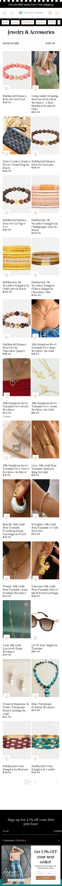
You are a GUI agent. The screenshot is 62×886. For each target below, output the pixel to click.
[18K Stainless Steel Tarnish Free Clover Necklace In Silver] (17, 441)
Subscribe (46, 878)
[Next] (47, 782)
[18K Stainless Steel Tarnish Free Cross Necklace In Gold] (45, 379)
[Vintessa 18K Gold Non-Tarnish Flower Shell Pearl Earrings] (45, 562)
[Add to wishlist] (26, 55)
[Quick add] (7, 88)
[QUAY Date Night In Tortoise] (45, 620)
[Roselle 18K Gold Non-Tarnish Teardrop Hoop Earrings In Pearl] (17, 500)
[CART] (57, 13)
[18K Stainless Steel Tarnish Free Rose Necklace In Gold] (45, 320)
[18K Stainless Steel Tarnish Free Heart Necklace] (17, 379)
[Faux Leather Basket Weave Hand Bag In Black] (17, 137)
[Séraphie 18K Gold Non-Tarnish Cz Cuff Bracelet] (45, 500)
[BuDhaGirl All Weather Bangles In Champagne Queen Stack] (45, 196)
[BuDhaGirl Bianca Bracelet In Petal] (17, 71)
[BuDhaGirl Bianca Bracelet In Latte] (45, 137)
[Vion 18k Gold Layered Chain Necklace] (17, 620)
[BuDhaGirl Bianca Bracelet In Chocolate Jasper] (17, 320)
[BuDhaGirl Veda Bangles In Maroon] (17, 741)
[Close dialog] (58, 847)
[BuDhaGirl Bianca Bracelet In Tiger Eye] (17, 196)
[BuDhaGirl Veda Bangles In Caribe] (45, 741)
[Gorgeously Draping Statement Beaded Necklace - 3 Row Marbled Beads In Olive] (45, 71)
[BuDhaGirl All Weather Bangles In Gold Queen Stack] (17, 258)
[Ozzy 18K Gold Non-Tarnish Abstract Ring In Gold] (45, 441)
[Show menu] (4, 13)
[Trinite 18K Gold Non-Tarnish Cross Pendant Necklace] (17, 562)
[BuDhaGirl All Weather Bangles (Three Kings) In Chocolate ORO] (45, 258)
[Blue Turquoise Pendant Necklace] (45, 679)
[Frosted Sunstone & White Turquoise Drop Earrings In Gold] (17, 679)
